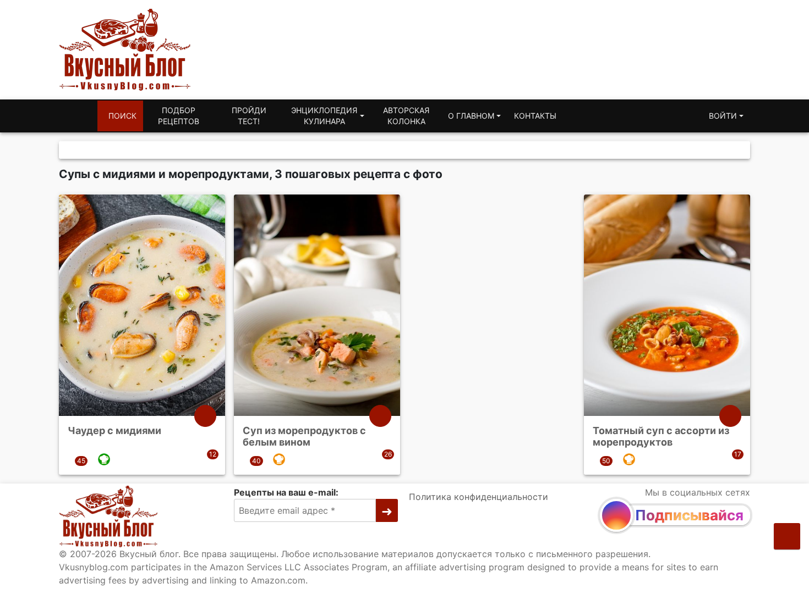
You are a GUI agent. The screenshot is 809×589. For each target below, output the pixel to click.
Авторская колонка (406, 115)
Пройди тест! (249, 115)
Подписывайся (689, 515)
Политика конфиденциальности (478, 496)
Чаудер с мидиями (114, 430)
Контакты (535, 115)
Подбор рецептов (178, 115)
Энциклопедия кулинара (324, 115)
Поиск (122, 115)
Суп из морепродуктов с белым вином (304, 436)
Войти (723, 115)
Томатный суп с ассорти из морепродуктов (661, 436)
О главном (471, 115)
